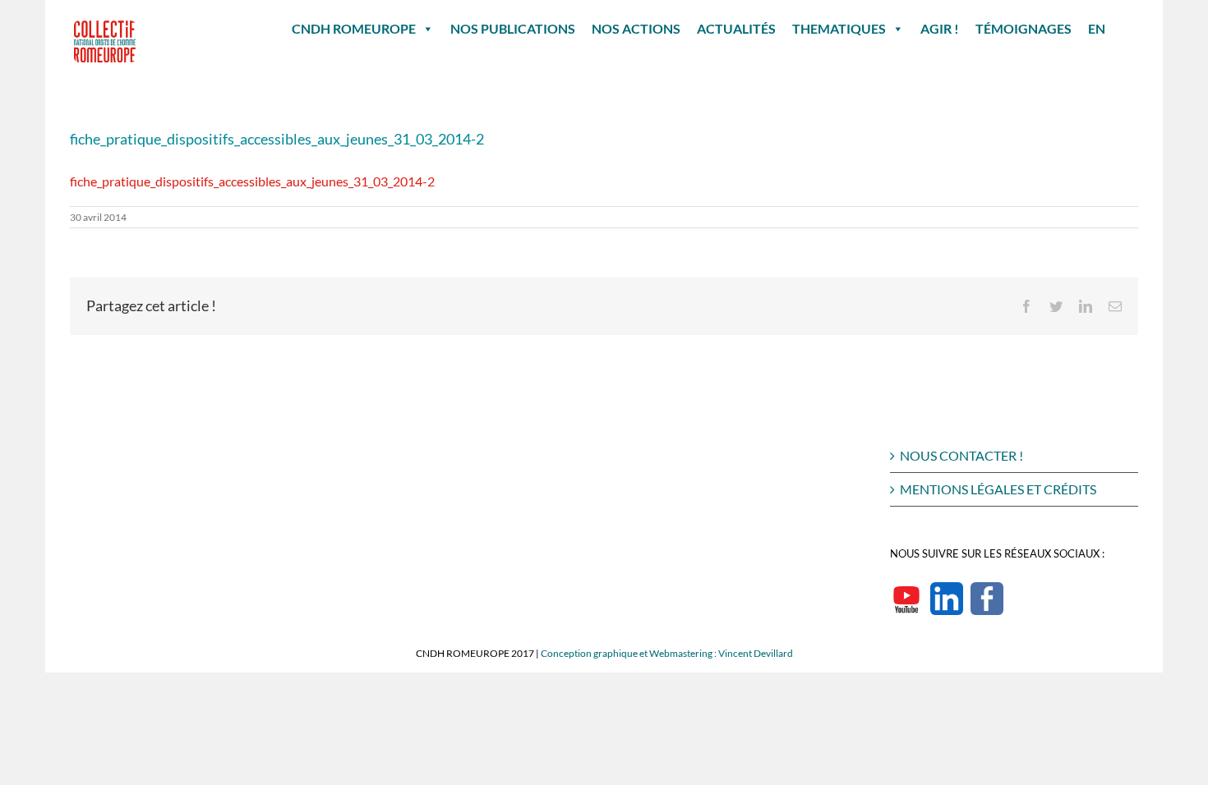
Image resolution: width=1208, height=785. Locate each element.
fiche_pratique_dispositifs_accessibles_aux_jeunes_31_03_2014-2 (252, 181)
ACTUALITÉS (736, 28)
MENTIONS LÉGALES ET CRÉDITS (998, 489)
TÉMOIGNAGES (1023, 28)
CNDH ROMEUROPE (354, 28)
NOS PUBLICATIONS (512, 28)
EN (1096, 28)
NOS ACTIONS (636, 28)
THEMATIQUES (839, 28)
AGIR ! (939, 28)
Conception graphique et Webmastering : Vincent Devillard (667, 653)
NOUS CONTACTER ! (961, 455)
